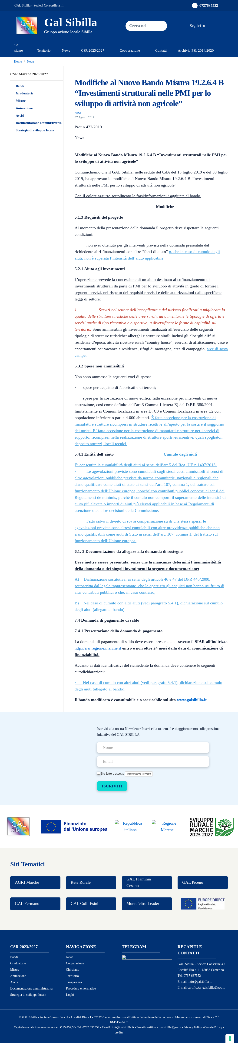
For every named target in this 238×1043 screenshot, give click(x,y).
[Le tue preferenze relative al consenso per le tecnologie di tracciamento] (229, 1038)
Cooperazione (75, 963)
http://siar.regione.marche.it (98, 648)
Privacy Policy (193, 1027)
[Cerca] (158, 26)
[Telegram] (219, 25)
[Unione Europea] (74, 826)
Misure (21, 101)
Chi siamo (18, 47)
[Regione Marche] (167, 826)
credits (119, 1032)
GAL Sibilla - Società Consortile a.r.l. (39, 5)
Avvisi (20, 115)
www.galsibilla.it (192, 699)
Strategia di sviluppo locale (35, 130)
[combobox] (138, 26)
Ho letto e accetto (125, 773)
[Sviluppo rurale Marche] (211, 826)
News (66, 50)
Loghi (70, 994)
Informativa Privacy (139, 773)
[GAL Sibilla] (18, 826)
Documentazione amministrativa (39, 123)
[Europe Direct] (203, 903)
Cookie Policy (213, 1027)
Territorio (44, 50)
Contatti (161, 50)
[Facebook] (209, 25)
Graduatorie (24, 93)
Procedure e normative (81, 988)
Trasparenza (74, 982)
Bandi (20, 86)
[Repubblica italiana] (130, 826)
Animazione (24, 108)
